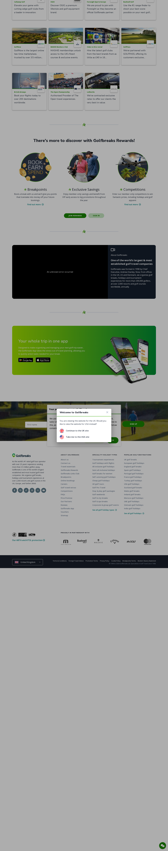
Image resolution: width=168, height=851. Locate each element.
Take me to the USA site (77, 437)
